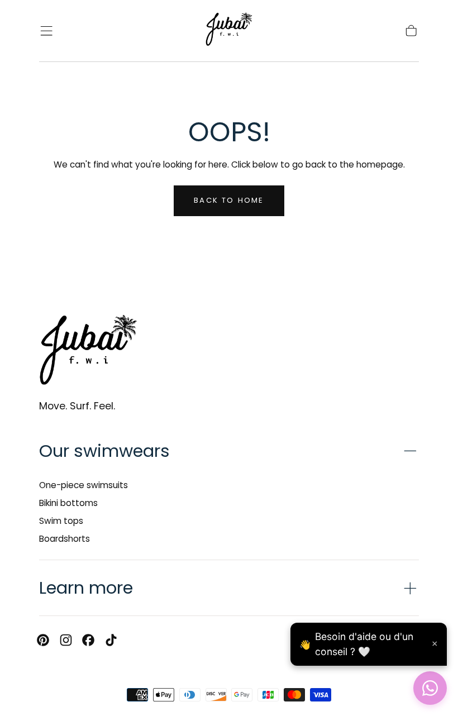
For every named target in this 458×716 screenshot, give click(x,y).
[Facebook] (88, 640)
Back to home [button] (229, 200)
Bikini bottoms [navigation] (68, 503)
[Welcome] (229, 31)
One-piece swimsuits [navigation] (83, 485)
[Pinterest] (43, 640)
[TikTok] (111, 640)
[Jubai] (88, 351)
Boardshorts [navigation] (64, 539)
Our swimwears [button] (104, 451)
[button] (46, 30)
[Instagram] (66, 640)
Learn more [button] (86, 588)
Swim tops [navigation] (61, 521)
